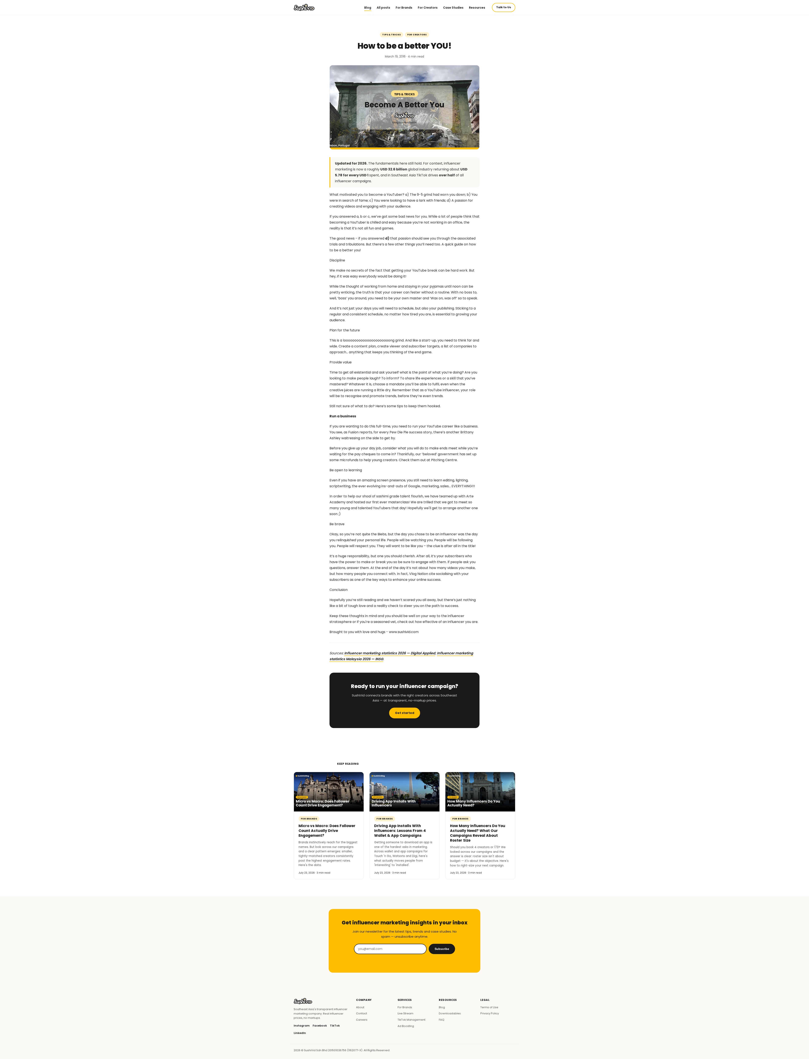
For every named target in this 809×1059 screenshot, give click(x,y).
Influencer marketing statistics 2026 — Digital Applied (389, 653)
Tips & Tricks (391, 34)
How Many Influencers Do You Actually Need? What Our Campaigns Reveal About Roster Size (477, 833)
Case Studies (453, 7)
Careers (361, 1020)
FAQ (441, 1020)
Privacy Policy (489, 1013)
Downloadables (450, 1013)
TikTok (335, 1026)
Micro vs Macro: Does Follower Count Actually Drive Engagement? (327, 830)
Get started (404, 713)
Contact (361, 1013)
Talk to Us (503, 7)
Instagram (302, 1026)
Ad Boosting (406, 1026)
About (360, 1007)
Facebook (320, 1026)
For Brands (404, 7)
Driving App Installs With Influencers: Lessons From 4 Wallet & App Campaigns (400, 830)
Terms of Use (489, 1007)
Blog (367, 7)
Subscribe (442, 949)
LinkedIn (300, 1033)
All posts (383, 7)
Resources (477, 7)
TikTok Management (411, 1020)
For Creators (428, 7)
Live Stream (405, 1013)
